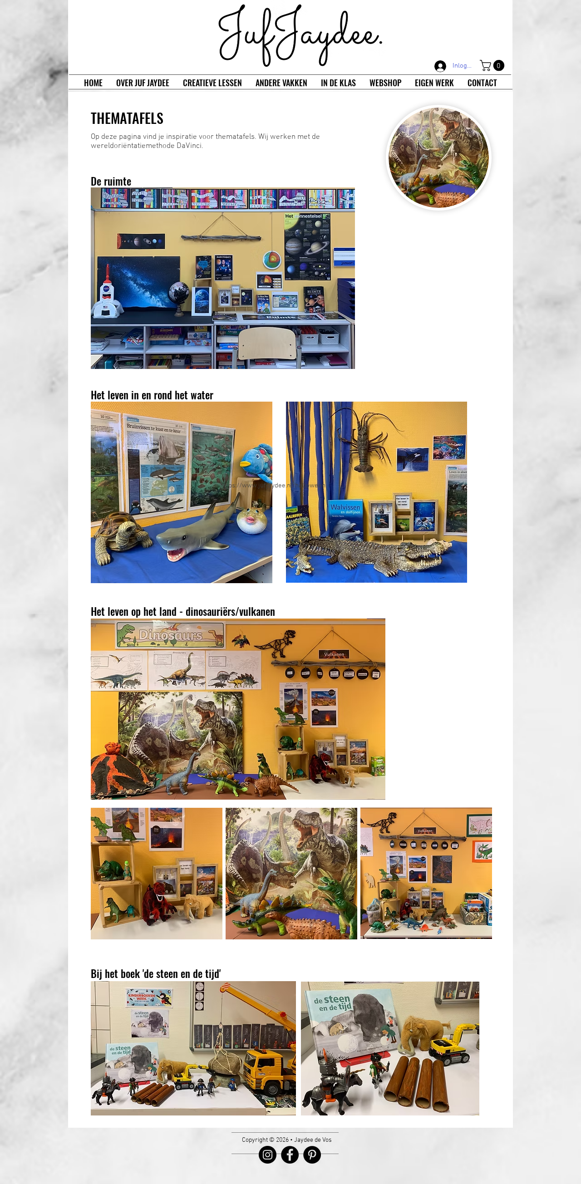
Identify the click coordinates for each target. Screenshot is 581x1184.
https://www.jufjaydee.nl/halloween (272, 485)
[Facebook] (290, 1155)
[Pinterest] (312, 1155)
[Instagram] (267, 1155)
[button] (493, 65)
